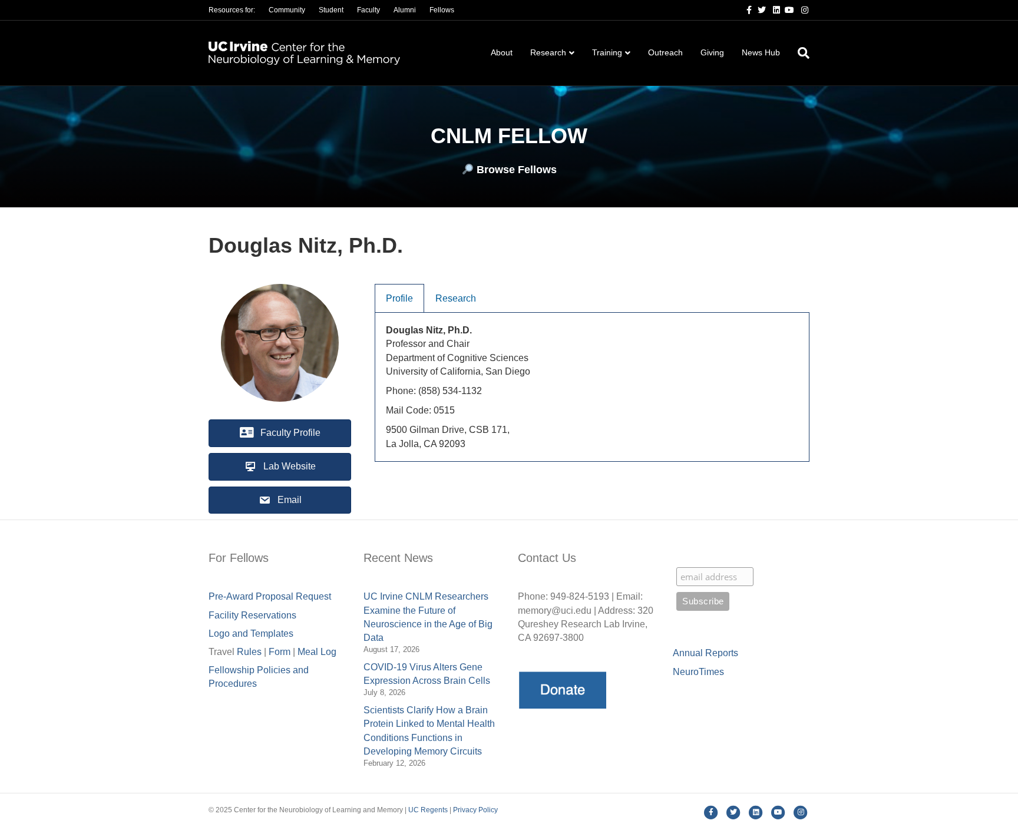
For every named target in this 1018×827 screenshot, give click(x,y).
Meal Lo (317, 652)
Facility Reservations (252, 615)
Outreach (665, 52)
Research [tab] (455, 298)
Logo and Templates (251, 633)
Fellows (441, 10)
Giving (712, 52)
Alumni (405, 10)
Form (279, 652)
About (502, 52)
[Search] (799, 53)
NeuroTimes (698, 672)
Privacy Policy (475, 810)
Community (287, 10)
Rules (249, 652)
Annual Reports (705, 653)
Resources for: (232, 10)
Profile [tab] (399, 298)
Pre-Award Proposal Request (270, 596)
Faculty (368, 10)
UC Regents (428, 810)
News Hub (761, 52)
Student (331, 10)
